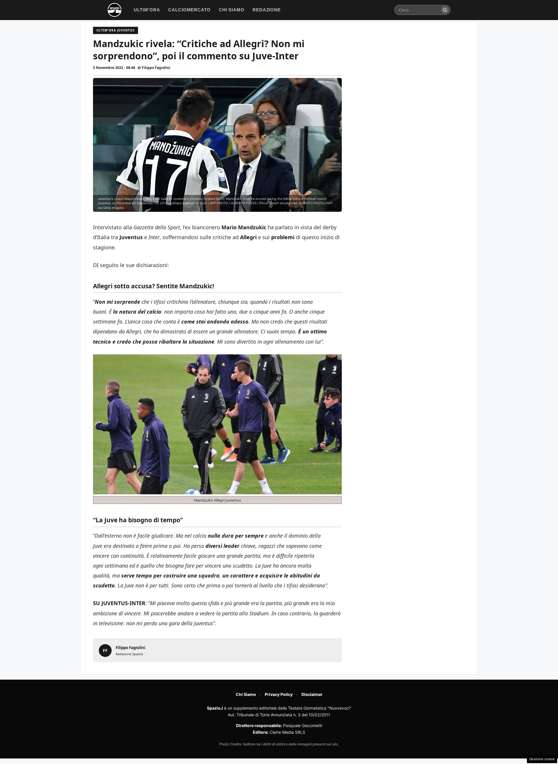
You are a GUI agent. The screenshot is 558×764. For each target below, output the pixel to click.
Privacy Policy (279, 694)
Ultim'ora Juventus (115, 30)
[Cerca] (445, 10)
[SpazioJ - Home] (114, 10)
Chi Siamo (246, 694)
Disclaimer (312, 694)
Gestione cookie (542, 759)
